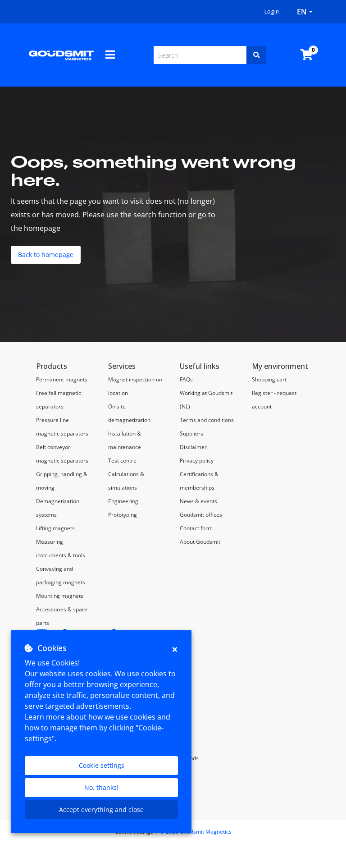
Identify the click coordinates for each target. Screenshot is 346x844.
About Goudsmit (200, 542)
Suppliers (191, 433)
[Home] (61, 55)
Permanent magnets (61, 379)
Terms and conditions (207, 420)
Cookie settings (101, 765)
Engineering (123, 501)
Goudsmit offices (201, 514)
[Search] (256, 55)
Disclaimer (193, 447)
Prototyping (122, 514)
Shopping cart (269, 379)
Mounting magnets (59, 596)
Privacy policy (197, 460)
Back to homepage (45, 254)
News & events (198, 501)
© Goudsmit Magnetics (196, 831)
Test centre (122, 460)
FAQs (186, 379)
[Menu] (110, 54)
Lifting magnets (55, 528)
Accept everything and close (101, 809)
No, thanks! (101, 787)
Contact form (196, 528)
